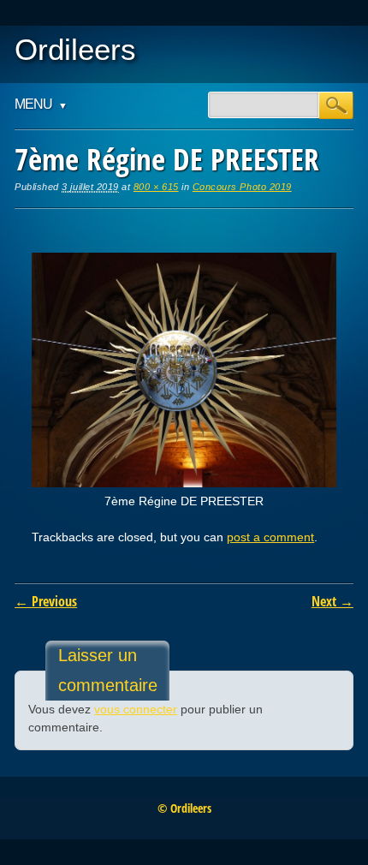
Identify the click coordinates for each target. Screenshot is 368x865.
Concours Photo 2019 (242, 187)
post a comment (270, 537)
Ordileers (75, 49)
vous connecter (135, 709)
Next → (332, 601)
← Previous (46, 601)
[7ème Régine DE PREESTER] (184, 483)
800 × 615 (156, 187)
